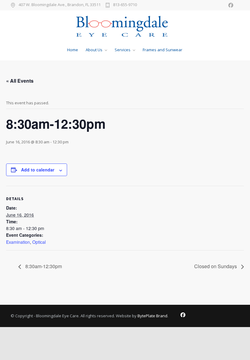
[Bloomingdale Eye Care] (125, 26)
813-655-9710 (125, 5)
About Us (94, 49)
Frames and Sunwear (162, 49)
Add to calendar (37, 170)
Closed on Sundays (216, 266)
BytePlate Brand (152, 316)
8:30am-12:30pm (43, 266)
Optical (39, 242)
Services (122, 49)
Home (72, 49)
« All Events (20, 80)
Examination (18, 242)
